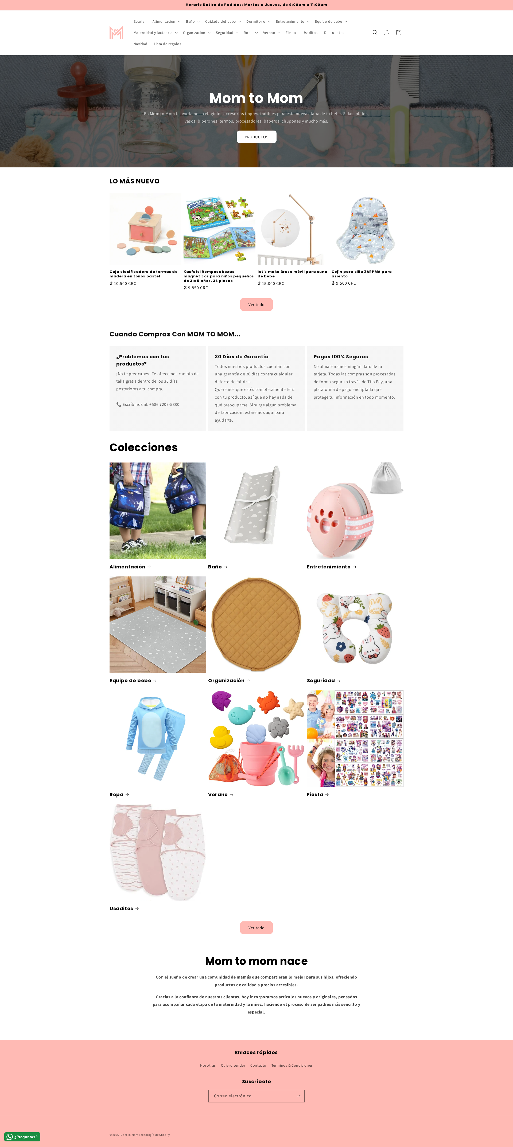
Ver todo (256, 304)
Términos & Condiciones (292, 1065)
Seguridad (321, 680)
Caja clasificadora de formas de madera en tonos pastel (144, 274)
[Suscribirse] (298, 1096)
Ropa (116, 794)
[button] (166, 21)
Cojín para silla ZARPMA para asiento (362, 274)
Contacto (258, 1065)
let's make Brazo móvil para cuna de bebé (292, 274)
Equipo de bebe (130, 680)
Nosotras (208, 1065)
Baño (215, 567)
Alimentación (127, 567)
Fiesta (315, 794)
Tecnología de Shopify (154, 1135)
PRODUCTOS (257, 136)
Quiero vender (233, 1065)
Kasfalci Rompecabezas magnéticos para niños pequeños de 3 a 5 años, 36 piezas (219, 276)
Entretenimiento (329, 567)
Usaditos (121, 908)
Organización (226, 680)
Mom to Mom (130, 1135)
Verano (218, 794)
